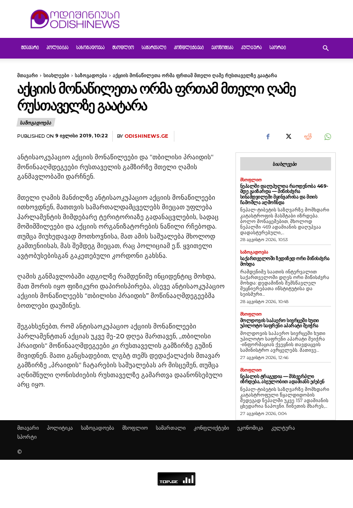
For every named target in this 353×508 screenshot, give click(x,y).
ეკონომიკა (222, 48)
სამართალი (154, 48)
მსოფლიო (123, 48)
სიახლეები (56, 75)
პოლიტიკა (57, 48)
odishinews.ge (146, 136)
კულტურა (251, 48)
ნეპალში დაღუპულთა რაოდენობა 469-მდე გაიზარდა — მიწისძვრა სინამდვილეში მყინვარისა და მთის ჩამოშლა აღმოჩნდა (284, 194)
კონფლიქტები (189, 48)
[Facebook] (267, 136)
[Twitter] (287, 136)
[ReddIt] (307, 136)
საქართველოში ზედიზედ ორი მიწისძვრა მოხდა (285, 261)
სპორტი (277, 48)
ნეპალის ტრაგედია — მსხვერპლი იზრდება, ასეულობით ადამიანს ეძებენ (282, 379)
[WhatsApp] (327, 136)
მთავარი (30, 48)
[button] (325, 48)
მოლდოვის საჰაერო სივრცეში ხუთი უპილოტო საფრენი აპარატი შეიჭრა (279, 323)
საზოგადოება (90, 48)
